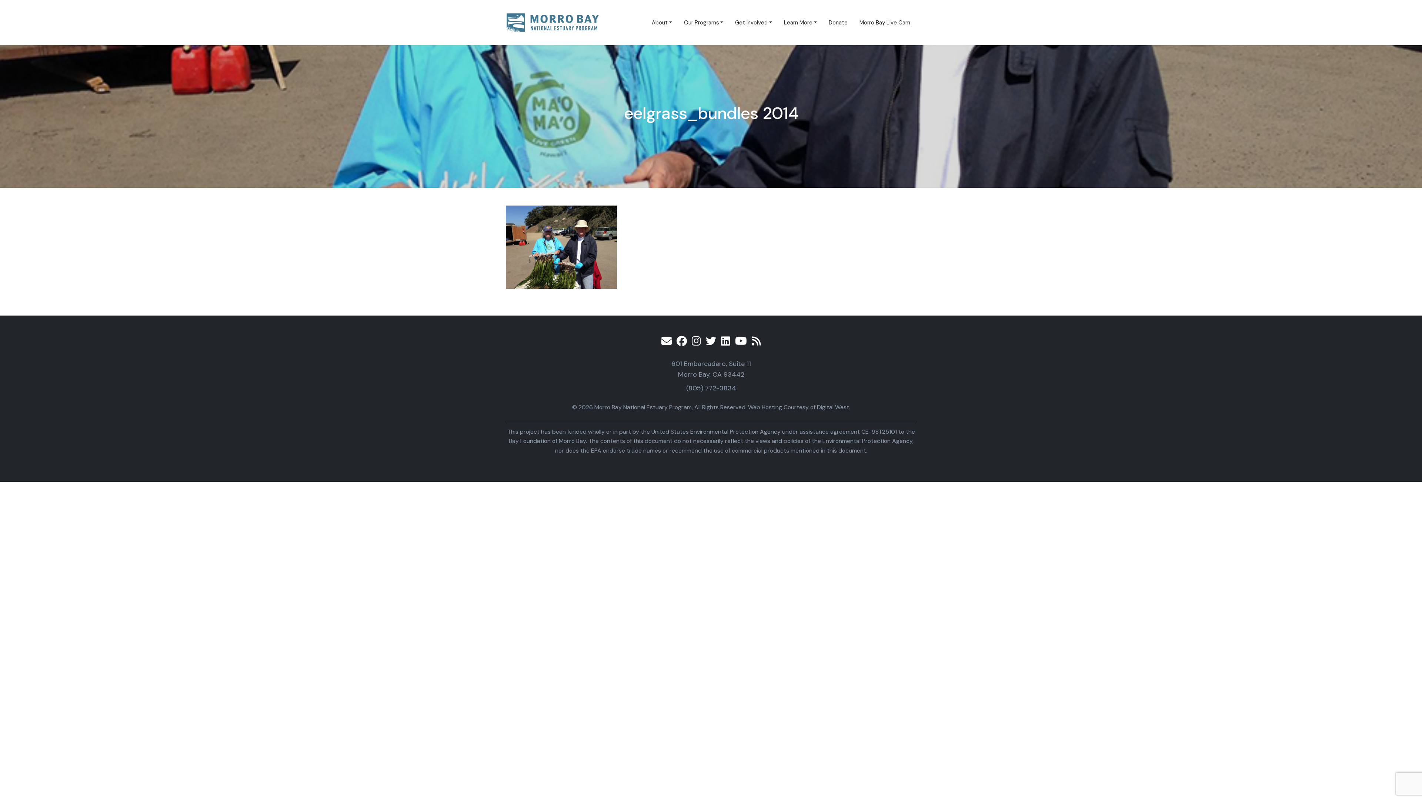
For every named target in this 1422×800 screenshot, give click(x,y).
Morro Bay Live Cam (884, 22)
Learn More (798, 22)
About (660, 22)
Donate (838, 22)
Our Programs (701, 22)
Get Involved (751, 22)
